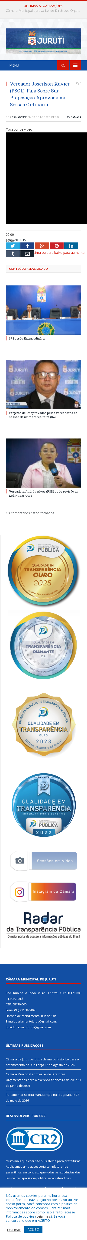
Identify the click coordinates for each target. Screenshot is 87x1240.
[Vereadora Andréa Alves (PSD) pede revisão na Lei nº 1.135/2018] (43, 463)
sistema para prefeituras (63, 1161)
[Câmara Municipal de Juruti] (43, 40)
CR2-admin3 (19, 117)
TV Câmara (74, 117)
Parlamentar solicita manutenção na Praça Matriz (40, 1095)
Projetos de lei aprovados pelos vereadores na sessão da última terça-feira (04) (43, 415)
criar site (34, 1161)
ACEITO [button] (33, 1229)
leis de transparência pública (26, 1178)
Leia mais (43, 1216)
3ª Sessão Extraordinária (27, 338)
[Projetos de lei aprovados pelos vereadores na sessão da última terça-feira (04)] (43, 384)
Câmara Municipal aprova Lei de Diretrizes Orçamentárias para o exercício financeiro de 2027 (45, 11)
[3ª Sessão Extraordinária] (43, 310)
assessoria (38, 1166)
